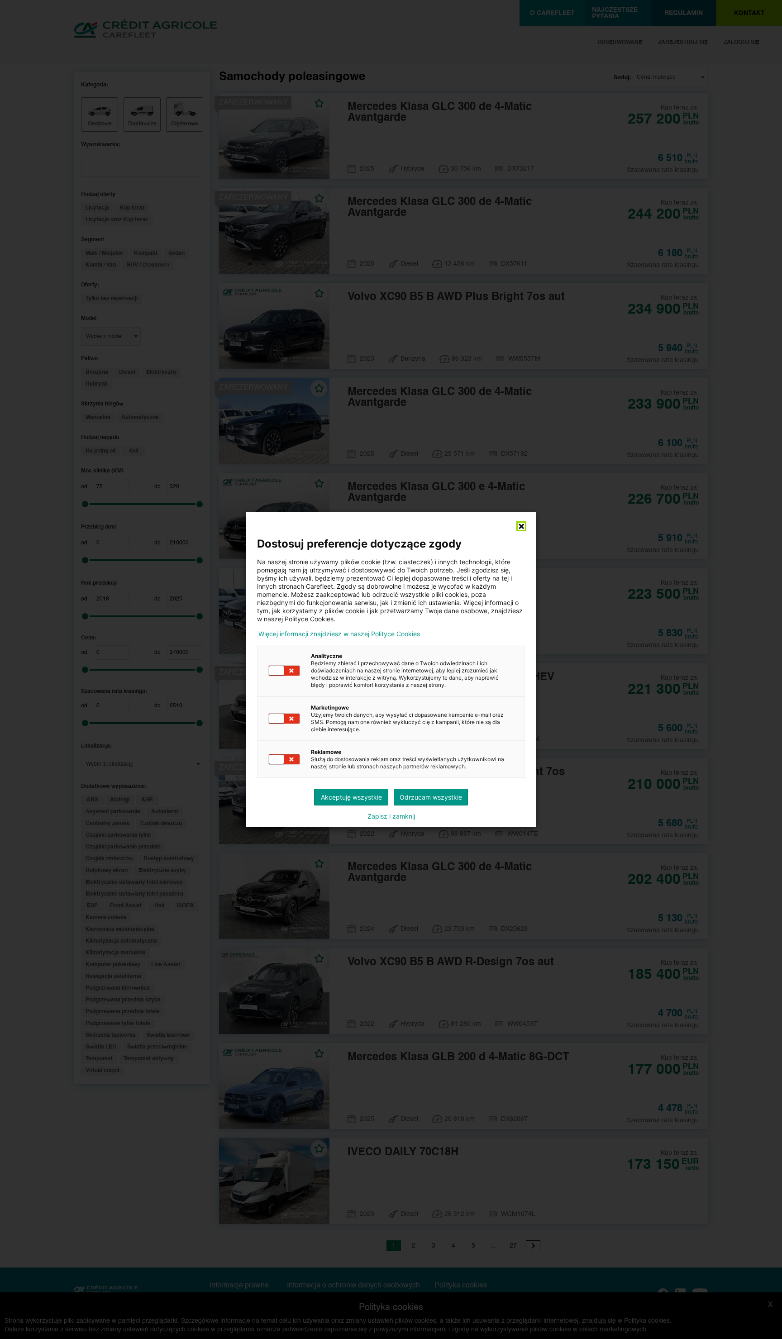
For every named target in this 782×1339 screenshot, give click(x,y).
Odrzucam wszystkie (431, 797)
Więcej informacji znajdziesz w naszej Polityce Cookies (339, 634)
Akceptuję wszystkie (351, 797)
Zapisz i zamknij (391, 816)
